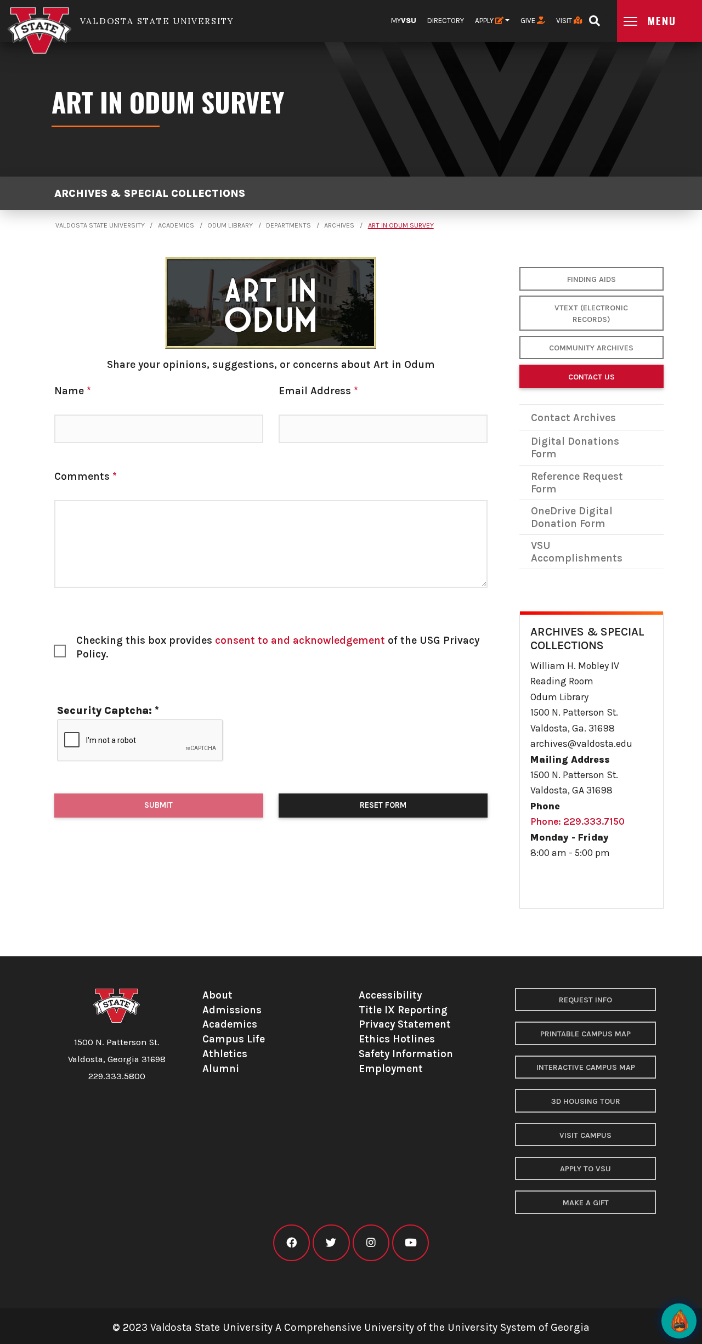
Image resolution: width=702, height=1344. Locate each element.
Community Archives (591, 348)
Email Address (318, 390)
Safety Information (406, 1053)
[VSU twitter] (331, 1243)
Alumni (220, 1068)
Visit (565, 20)
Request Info (585, 1000)
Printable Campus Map (585, 1034)
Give (528, 20)
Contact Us (591, 377)
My (403, 20)
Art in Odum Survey (401, 225)
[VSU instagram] (371, 1243)
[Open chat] (679, 1321)
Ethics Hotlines (397, 1039)
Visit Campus (585, 1135)
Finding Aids (591, 279)
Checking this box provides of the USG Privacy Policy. (277, 647)
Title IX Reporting (403, 1010)
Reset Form (383, 805)
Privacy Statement (405, 1024)
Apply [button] (485, 20)
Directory (445, 20)
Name (72, 390)
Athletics (224, 1053)
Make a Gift (586, 1202)
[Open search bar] (594, 17)
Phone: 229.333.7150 (577, 821)
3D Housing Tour (585, 1101)
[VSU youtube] (410, 1243)
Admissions (232, 1010)
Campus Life (233, 1039)
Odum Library (230, 225)
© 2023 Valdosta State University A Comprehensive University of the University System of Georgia (351, 1327)
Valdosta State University (100, 225)
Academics (176, 225)
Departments (288, 225)
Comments (85, 476)
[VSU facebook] (291, 1243)
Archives (339, 225)
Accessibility (390, 995)
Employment (391, 1068)
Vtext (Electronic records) (591, 314)
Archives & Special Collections (149, 193)
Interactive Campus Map (585, 1067)
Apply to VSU (585, 1168)
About (217, 995)
